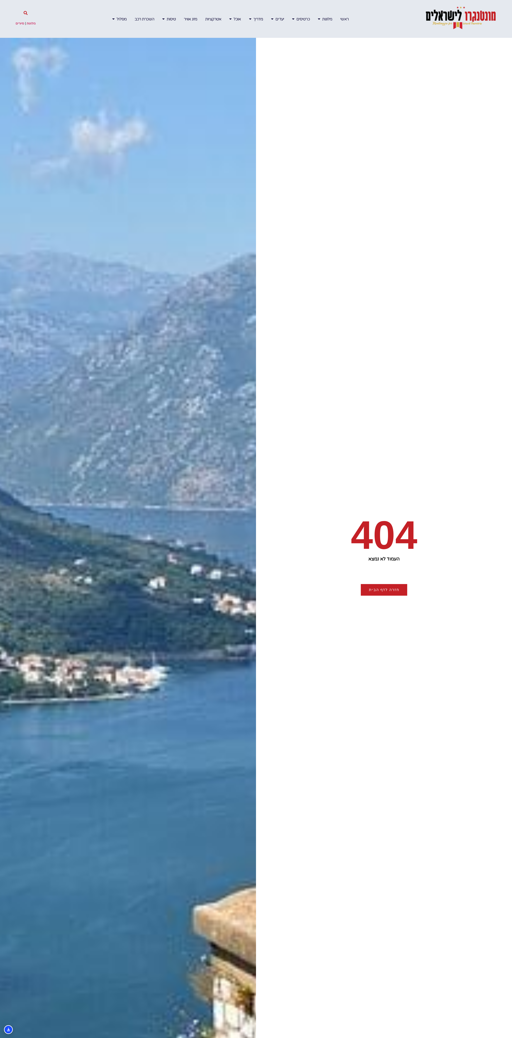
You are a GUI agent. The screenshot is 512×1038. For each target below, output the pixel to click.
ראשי (344, 19)
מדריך (258, 19)
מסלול (122, 19)
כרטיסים (303, 19)
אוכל (237, 19)
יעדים (279, 19)
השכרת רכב (144, 19)
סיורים (20, 23)
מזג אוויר (190, 19)
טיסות (171, 19)
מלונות (327, 19)
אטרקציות (213, 19)
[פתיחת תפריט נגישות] (8, 1029)
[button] (26, 13)
